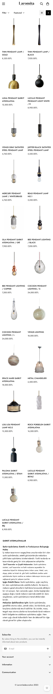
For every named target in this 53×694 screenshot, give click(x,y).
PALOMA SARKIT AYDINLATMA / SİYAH (12, 472)
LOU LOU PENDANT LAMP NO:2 (11, 426)
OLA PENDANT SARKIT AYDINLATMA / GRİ (12, 241)
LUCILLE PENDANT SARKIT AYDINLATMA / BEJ (12, 522)
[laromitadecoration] (26, 4)
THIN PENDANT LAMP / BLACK (38, 53)
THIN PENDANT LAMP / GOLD (13, 53)
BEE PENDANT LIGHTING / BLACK (39, 241)
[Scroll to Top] (48, 679)
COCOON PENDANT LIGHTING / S (37, 287)
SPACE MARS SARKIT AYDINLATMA (11, 380)
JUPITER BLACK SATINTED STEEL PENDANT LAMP (39, 149)
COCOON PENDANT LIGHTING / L (11, 333)
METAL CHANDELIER (37, 378)
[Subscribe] (48, 648)
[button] (47, 4)
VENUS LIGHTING (36, 332)
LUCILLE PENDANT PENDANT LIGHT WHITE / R (39, 101)
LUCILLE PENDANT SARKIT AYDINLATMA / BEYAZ (38, 473)
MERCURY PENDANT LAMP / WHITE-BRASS (12, 195)
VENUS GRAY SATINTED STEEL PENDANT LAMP (13, 149)
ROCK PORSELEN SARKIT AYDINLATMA (39, 426)
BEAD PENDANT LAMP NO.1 (38, 195)
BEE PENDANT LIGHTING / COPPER (13, 287)
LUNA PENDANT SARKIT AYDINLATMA (13, 99)
